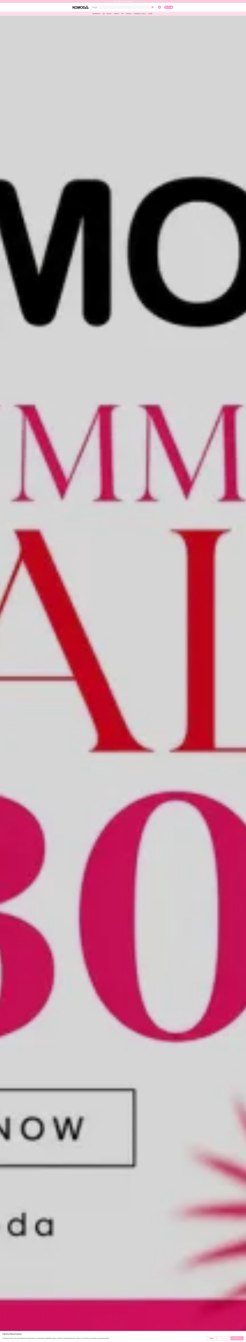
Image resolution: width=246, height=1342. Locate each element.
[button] (159, 7)
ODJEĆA (109, 13)
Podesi (211, 1338)
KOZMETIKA (96, 13)
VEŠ (122, 13)
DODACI (128, 13)
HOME (150, 13)
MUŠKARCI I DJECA (140, 13)
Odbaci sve (223, 1338)
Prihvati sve (237, 1338)
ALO (104, 13)
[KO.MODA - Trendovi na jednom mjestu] (81, 7)
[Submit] (152, 7)
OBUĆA (116, 13)
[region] (123, 1336)
